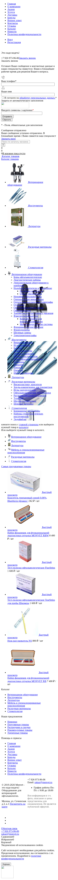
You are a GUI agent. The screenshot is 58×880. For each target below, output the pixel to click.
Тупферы (18, 398)
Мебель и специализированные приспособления (24, 704)
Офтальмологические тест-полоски (32, 392)
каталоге (23, 427)
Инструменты (35, 205)
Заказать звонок (27, 58)
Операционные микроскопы (29, 299)
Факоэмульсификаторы (26, 316)
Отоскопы (19, 305)
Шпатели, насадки (23, 373)
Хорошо (6, 864)
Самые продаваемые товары (16, 466)
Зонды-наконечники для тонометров (33, 387)
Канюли (18, 348)
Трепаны (18, 367)
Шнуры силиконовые (25, 401)
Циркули (18, 370)
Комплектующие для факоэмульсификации (31, 320)
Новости (12, 31)
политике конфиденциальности (21, 857)
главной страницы (29, 424)
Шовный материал (23, 404)
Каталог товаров (10, 156)
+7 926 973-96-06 (10, 831)
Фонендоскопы (22, 330)
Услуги (11, 12)
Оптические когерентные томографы (33, 302)
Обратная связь (9, 828)
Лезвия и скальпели (24, 353)
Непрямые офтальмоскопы (28, 296)
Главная (11, 3)
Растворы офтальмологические (30, 395)
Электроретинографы (25, 335)
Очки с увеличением (31, 293)
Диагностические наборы (27, 280)
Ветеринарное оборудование (26, 437)
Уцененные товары (17, 733)
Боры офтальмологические (28, 277)
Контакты (12, 23)
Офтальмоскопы (22, 310)
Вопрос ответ (14, 20)
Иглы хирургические (25, 390)
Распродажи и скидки (18, 727)
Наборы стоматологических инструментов (28, 415)
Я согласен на (30, 98)
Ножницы (19, 362)
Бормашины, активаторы (27, 411)
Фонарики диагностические (28, 327)
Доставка (12, 15)
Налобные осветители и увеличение (33, 288)
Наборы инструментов (26, 356)
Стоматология (35, 267)
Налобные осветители (31, 291)
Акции (11, 9)
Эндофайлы (20, 419)
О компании (13, 6)
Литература (34, 226)
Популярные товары (18, 724)
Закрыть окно (8, 138)
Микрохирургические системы (36, 324)
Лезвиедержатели (23, 351)
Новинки (12, 721)
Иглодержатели (22, 345)
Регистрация (14, 42)
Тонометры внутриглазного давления (33, 313)
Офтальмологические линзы (29, 307)
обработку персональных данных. (37, 98)
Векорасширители (23, 342)
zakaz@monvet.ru (43, 782)
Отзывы (11, 26)
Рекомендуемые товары (19, 730)
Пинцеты (19, 364)
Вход (10, 39)
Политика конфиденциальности (24, 34)
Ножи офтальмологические (28, 359)
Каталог (11, 28)
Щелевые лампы (22, 332)
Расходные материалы (40, 247)
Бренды (11, 17)
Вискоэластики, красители (28, 384)
